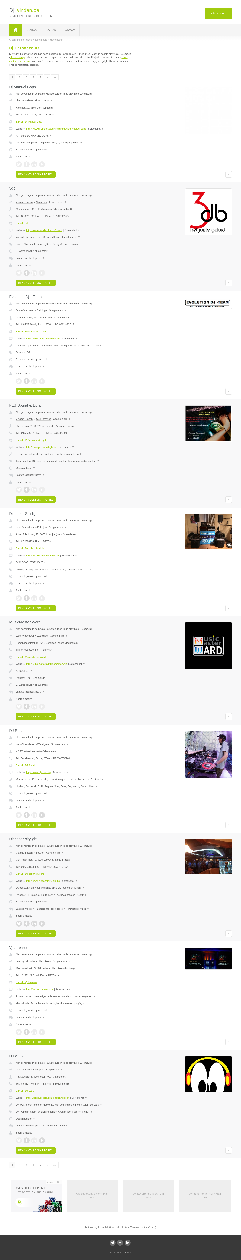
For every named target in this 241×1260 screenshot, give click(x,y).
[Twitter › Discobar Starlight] (19, 598)
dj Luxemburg (17, 57)
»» (54, 77)
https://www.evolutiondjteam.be (43, 338)
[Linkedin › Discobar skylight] (34, 924)
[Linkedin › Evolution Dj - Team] (34, 381)
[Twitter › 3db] (19, 273)
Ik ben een (218, 13)
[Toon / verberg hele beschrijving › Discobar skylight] (74, 888)
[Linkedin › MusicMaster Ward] (34, 707)
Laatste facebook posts (30, 258)
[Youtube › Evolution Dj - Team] (42, 381)
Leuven (40, 852)
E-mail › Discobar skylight (30, 873)
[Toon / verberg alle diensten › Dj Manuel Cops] (74, 143)
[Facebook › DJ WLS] (27, 1140)
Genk (30, 100)
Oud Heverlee (43, 418)
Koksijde (42, 527)
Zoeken (51, 30)
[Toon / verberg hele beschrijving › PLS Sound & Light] (74, 454)
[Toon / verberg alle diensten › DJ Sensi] (74, 786)
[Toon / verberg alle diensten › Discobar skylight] (74, 895)
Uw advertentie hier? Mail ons (92, 1195)
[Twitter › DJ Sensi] (19, 815)
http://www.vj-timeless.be (39, 989)
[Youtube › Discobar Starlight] (42, 598)
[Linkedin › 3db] (34, 273)
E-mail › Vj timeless (26, 982)
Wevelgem (43, 744)
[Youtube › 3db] (42, 273)
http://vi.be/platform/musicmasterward (46, 664)
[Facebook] (120, 1243)
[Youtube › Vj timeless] (42, 1032)
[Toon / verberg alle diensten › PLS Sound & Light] (74, 461)
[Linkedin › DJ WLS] (34, 1140)
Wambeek (41, 202)
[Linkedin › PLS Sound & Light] (34, 490)
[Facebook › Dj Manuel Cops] (27, 164)
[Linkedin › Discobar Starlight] (34, 598)
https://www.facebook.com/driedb (44, 230)
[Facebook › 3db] (27, 273)
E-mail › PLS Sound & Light (31, 440)
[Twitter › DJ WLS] (19, 1140)
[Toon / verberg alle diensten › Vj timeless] (74, 1003)
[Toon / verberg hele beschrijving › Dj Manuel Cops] (74, 136)
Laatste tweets (25, 908)
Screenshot (96, 128)
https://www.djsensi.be (38, 772)
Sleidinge (42, 310)
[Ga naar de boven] (228, 174)
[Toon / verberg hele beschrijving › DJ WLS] (74, 1105)
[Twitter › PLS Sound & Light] (19, 490)
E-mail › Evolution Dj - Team (31, 331)
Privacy (127, 1252)
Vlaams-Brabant (24, 202)
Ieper (40, 1069)
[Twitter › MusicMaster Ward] (19, 707)
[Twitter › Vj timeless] (19, 1032)
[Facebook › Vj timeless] (27, 1032)
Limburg (20, 100)
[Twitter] (113, 1243)
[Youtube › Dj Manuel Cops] (42, 164)
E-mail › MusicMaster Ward (31, 657)
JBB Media (117, 1252)
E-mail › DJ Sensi (25, 765)
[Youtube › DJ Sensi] (42, 815)
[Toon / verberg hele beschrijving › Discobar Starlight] (74, 562)
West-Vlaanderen (25, 527)
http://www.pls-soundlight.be (41, 447)
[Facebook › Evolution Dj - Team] (27, 381)
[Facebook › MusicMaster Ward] (27, 707)
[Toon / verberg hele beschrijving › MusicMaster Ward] (74, 671)
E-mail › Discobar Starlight (30, 548)
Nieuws (31, 30)
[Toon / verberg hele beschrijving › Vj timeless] (74, 996)
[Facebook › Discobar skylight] (27, 924)
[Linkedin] (128, 1243)
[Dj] (15, 30)
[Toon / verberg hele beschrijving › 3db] (74, 237)
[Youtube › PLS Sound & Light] (42, 490)
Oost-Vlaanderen (25, 310)
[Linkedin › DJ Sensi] (34, 815)
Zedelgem (42, 635)
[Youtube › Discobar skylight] (42, 924)
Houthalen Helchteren (39, 961)
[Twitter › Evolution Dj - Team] (19, 381)
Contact (70, 30)
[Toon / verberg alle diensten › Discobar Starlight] (74, 570)
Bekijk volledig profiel (35, 174)
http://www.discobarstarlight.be (42, 555)
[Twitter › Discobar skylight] (19, 924)
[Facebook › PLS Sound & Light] (27, 490)
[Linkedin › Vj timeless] (34, 1032)
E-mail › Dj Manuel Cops (29, 121)
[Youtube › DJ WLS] (42, 1140)
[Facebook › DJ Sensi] (27, 815)
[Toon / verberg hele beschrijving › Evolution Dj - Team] (74, 346)
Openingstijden (25, 468)
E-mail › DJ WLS (25, 1090)
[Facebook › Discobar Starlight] (27, 598)
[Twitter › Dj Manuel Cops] (19, 164)
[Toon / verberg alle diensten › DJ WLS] (74, 1112)
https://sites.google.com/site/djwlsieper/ (47, 1097)
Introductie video (78, 908)
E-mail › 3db (22, 223)
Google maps (44, 100)
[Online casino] (39, 1197)
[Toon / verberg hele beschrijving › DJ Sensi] (74, 779)
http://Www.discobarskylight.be (43, 881)
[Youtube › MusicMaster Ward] (42, 707)
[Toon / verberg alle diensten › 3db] (74, 244)
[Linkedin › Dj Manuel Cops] (34, 164)
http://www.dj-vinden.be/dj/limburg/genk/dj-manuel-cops (56, 128)
